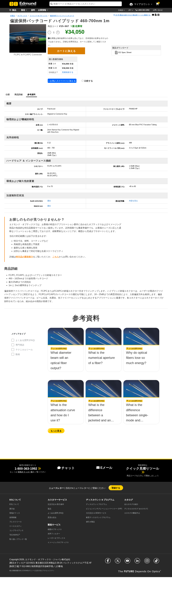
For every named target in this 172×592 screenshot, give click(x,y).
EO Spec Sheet (124, 52)
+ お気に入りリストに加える (62, 80)
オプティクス (22, 16)
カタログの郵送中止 (132, 513)
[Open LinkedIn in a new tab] (137, 562)
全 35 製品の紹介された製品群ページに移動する (133, 15)
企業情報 (42, 9)
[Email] (153, 15)
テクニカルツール (24, 349)
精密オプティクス (55, 529)
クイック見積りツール (142, 468)
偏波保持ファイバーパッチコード (62, 16)
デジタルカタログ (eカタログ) (136, 509)
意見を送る (52, 517)
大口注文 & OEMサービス (96, 513)
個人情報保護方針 (15, 570)
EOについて (14, 504)
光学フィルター (54, 534)
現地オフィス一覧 (25, 472)
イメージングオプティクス (58, 542)
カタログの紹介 (131, 504)
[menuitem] (16, 10)
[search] (85, 3)
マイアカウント (142, 4)
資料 (33, 9)
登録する (116, 487)
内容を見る (133, 201)
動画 (18, 354)
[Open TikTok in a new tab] (156, 562)
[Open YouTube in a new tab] (127, 562)
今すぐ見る (66, 354)
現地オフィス (14, 513)
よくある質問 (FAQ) (25, 340)
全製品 (12, 16)
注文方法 (38, 570)
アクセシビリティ (48, 570)
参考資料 (31, 94)
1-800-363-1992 (143, 10)
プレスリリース (15, 522)
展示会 (12, 509)
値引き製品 (90, 522)
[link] (159, 2)
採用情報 (12, 517)
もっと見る (56, 430)
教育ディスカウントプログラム (98, 517)
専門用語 (20, 345)
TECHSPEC (14, 535)
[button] (144, 10)
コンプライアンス (16, 530)
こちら (55, 257)
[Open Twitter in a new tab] (117, 562)
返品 (49, 509)
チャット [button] (68, 468)
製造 (23, 9)
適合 (49, 201)
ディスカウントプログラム (96, 504)
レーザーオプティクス (56, 538)
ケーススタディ (15, 526)
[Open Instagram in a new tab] (147, 562)
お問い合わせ (158, 10)
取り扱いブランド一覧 (18, 539)
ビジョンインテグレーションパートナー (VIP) (104, 509)
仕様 (8, 94)
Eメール (106, 467)
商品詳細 (19, 94)
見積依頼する (67, 72)
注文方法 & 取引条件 (56, 504)
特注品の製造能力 (24, 257)
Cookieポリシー (28, 570)
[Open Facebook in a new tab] (107, 562)
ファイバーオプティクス (38, 16)
